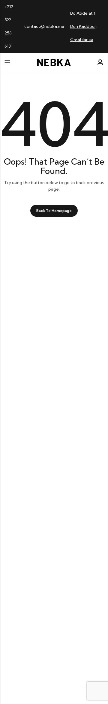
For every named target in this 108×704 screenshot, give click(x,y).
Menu (7, 62)
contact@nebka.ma (44, 26)
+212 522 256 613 (8, 26)
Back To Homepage (54, 210)
